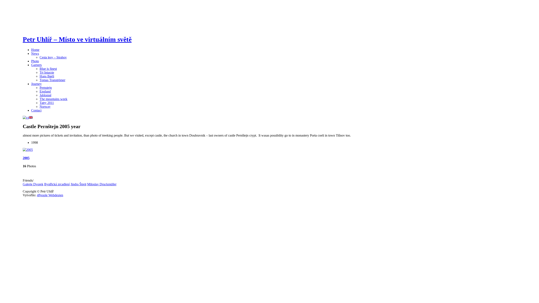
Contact (36, 110)
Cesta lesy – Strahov (53, 57)
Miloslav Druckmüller (101, 184)
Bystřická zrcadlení (57, 184)
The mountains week (53, 99)
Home (35, 50)
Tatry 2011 (47, 103)
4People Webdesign (50, 195)
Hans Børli (47, 76)
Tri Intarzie (47, 72)
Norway (45, 106)
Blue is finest (48, 68)
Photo (35, 61)
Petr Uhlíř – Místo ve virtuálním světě (77, 39)
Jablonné (45, 95)
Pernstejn (46, 87)
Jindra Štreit (78, 184)
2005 (26, 158)
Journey (36, 84)
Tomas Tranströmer (52, 80)
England (45, 91)
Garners (36, 65)
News (35, 53)
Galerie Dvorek (33, 184)
